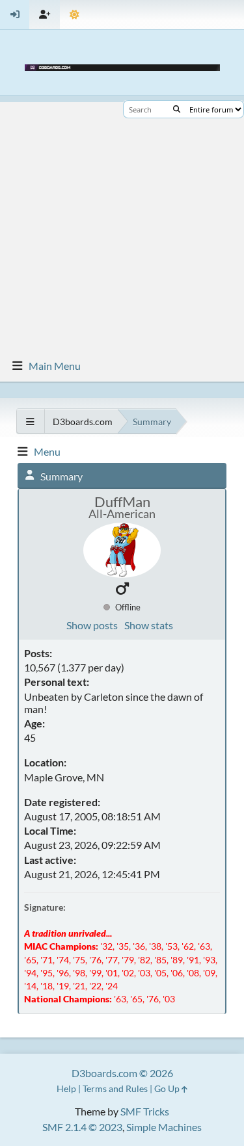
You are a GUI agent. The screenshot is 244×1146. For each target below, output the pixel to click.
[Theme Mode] (74, 14)
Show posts (92, 625)
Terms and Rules (115, 1088)
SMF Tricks (144, 1111)
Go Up (168, 1088)
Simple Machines (164, 1127)
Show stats (148, 625)
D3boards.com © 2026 (122, 1073)
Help (66, 1088)
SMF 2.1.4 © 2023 (82, 1127)
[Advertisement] (122, 224)
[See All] (30, 421)
